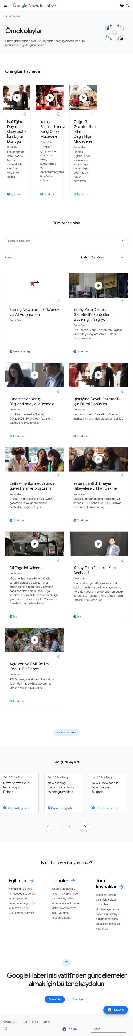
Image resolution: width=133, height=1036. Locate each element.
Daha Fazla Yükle (66, 732)
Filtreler (9, 257)
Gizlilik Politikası (31, 1021)
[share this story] (24, 114)
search (127, 5)
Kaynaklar (14, 16)
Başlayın (116, 1010)
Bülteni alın (55, 999)
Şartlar (46, 1021)
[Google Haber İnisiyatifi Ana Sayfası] (34, 5)
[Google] (9, 1022)
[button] (108, 257)
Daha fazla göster (17, 808)
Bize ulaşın (78, 999)
